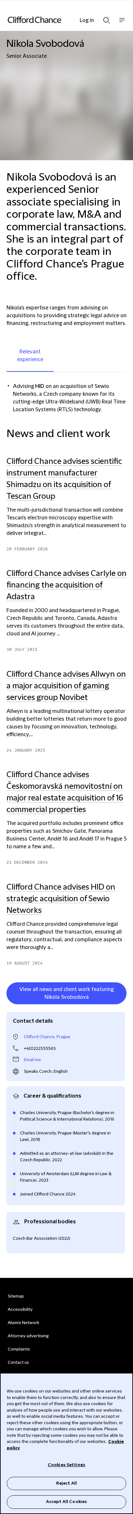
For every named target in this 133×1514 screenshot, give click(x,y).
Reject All (66, 1483)
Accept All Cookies (66, 1501)
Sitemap (16, 1296)
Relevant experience (30, 355)
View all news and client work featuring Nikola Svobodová (66, 993)
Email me (32, 1059)
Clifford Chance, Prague (47, 1036)
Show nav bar (122, 23)
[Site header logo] (56, 19)
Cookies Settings (66, 1464)
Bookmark (119, 1005)
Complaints (19, 1349)
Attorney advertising (28, 1336)
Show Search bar (106, 18)
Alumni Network (23, 1322)
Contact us (18, 1362)
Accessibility (20, 1309)
